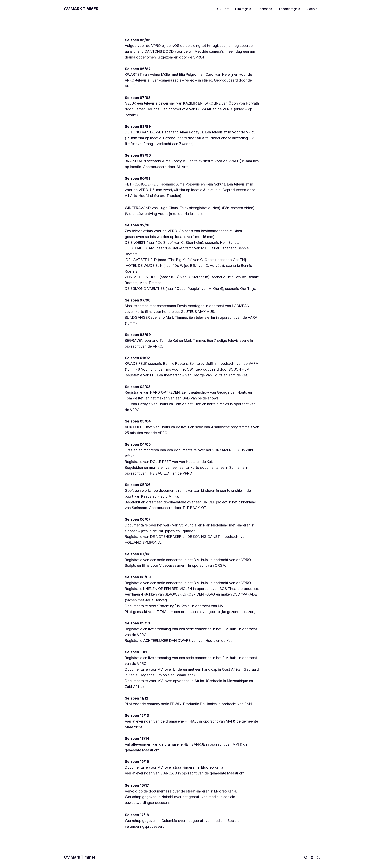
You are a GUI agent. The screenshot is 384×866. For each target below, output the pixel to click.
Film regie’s (243, 9)
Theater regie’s (289, 9)
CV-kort (223, 9)
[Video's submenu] (319, 9)
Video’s (311, 9)
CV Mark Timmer (81, 8)
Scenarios (264, 9)
